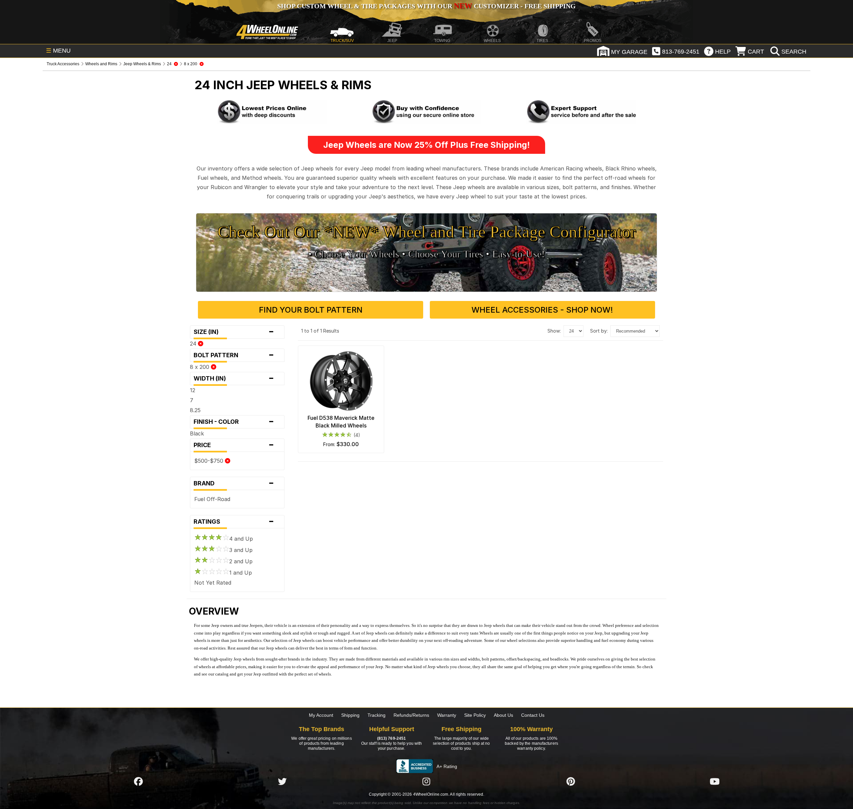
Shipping (350, 715)
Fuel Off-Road (212, 499)
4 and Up (241, 538)
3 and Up (241, 550)
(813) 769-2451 (391, 738)
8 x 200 (200, 367)
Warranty (446, 715)
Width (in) (234, 378)
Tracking (377, 715)
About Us (503, 715)
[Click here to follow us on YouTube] (714, 781)
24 (194, 343)
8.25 (195, 410)
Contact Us (532, 715)
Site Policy (475, 715)
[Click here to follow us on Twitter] (282, 781)
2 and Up (241, 561)
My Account (321, 715)
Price (234, 445)
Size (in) (234, 332)
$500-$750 (209, 460)
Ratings (234, 521)
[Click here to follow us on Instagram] (426, 781)
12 (192, 390)
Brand (234, 483)
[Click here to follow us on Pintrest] (570, 781)
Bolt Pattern (234, 355)
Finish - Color (234, 421)
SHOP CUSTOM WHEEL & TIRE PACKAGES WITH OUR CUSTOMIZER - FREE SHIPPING (426, 6)
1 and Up (240, 572)
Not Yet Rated (212, 582)
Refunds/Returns (411, 715)
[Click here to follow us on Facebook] (138, 781)
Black (197, 433)
